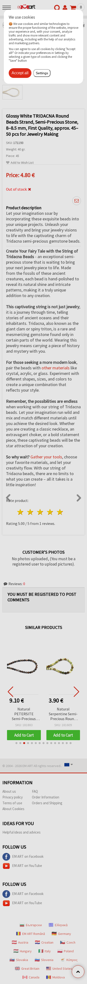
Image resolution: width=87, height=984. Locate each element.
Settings (42, 73)
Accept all (20, 73)
